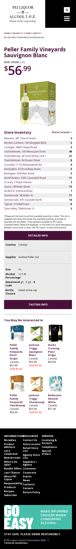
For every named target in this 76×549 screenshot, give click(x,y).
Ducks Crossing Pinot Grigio (53, 350)
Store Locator (32, 444)
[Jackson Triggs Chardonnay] (36, 384)
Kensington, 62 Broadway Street (22, 169)
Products (10, 487)
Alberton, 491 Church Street (20, 138)
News (26, 480)
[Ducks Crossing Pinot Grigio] (55, 333)
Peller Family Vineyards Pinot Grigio (16, 351)
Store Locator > (62, 132)
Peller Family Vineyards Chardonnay (17, 400)
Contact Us (30, 440)
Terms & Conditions (16, 542)
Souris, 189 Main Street (17, 186)
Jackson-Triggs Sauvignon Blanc (35, 350)
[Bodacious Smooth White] (55, 384)
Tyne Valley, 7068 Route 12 (19, 208)
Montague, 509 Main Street (19, 173)
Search (67, 10)
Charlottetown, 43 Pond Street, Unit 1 (25, 156)
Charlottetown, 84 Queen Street (22, 160)
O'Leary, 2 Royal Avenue (18, 182)
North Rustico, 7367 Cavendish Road (25, 178)
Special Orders (46, 452)
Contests (29, 484)
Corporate (29, 472)
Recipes (9, 491)
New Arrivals (12, 457)
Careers (28, 488)
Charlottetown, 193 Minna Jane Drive (25, 151)
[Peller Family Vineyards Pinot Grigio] (17, 333)
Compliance (49, 447)
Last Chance (12, 472)
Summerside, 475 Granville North (23, 200)
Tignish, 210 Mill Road (16, 204)
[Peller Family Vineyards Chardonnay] (17, 384)
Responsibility (13, 483)
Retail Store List (30, 449)
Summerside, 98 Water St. (18, 195)
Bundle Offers (13, 468)
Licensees (29, 468)
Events (27, 476)
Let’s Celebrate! (11, 452)
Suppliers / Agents (30, 463)
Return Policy (31, 492)
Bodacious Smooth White (54, 399)
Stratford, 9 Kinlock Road (18, 191)
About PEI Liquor (10, 478)
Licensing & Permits (49, 441)
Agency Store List (31, 456)
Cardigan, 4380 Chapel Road (20, 147)
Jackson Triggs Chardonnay (37, 399)
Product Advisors (9, 445)
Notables (10, 440)
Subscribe (10, 495)
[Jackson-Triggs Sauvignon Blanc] (36, 333)
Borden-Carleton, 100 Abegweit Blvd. (25, 143)
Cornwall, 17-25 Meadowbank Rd (23, 164)
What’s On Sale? (10, 463)
